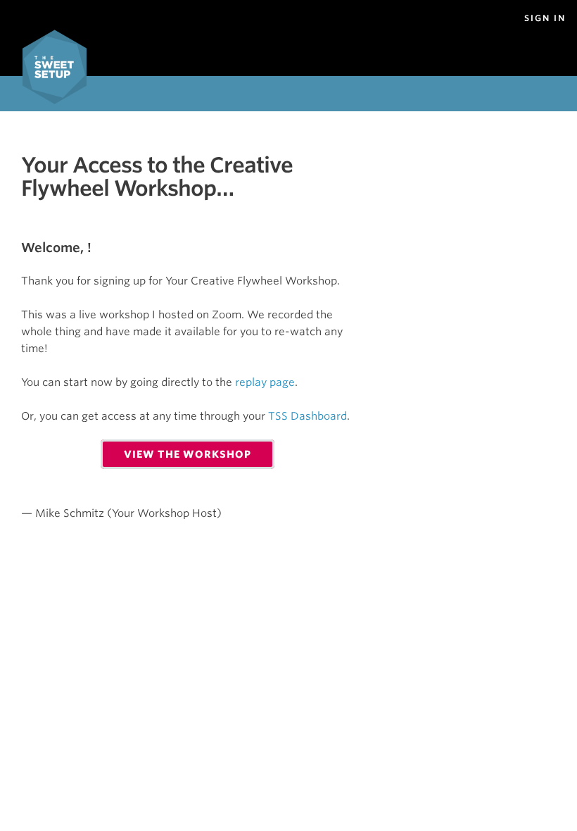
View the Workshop (187, 454)
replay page (265, 382)
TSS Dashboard (307, 416)
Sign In (545, 18)
